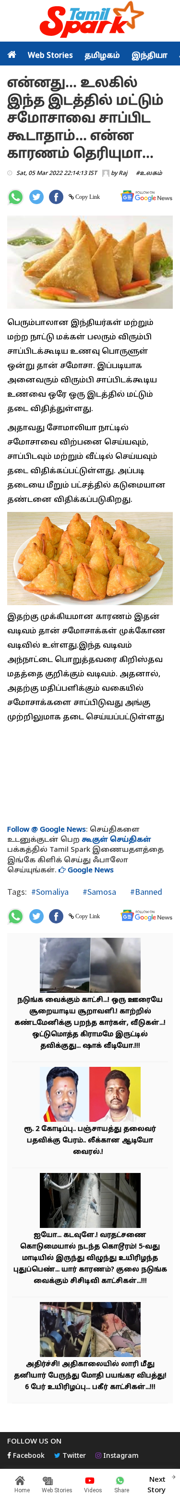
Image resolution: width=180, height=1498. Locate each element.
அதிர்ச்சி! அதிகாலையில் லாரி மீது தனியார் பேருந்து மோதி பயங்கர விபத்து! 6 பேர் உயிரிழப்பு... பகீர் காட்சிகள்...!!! (90, 1375)
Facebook (28, 1456)
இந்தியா (150, 56)
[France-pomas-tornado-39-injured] (90, 966)
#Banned (145, 891)
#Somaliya (50, 891)
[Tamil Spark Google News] (146, 196)
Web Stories (50, 56)
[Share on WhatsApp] (15, 197)
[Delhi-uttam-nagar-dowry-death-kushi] (90, 1201)
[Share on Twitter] (36, 197)
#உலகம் (149, 173)
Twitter (73, 1456)
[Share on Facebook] (56, 197)
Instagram (120, 1456)
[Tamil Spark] (90, 21)
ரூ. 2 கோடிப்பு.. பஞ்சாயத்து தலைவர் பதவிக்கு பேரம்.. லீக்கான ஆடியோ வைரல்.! (90, 1140)
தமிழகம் (102, 56)
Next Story (156, 1485)
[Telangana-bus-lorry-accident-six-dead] (90, 1330)
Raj (123, 173)
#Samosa (98, 891)
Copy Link (87, 197)
